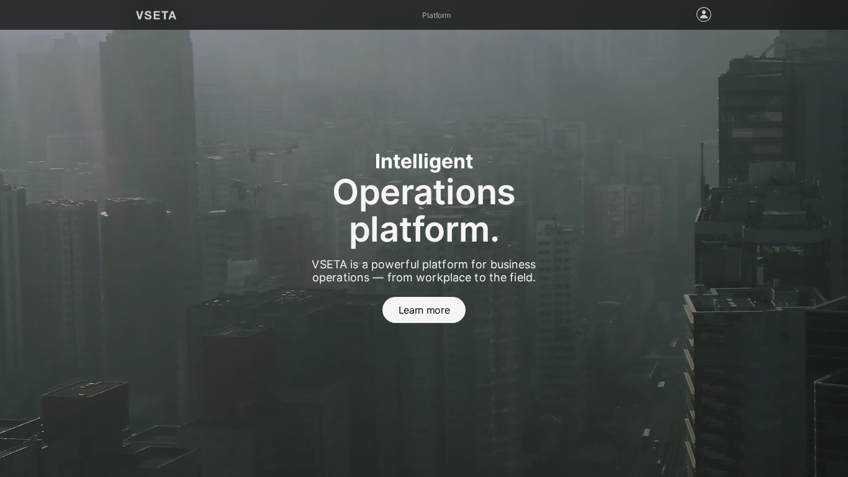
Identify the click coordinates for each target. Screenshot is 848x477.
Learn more (424, 310)
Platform (436, 15)
